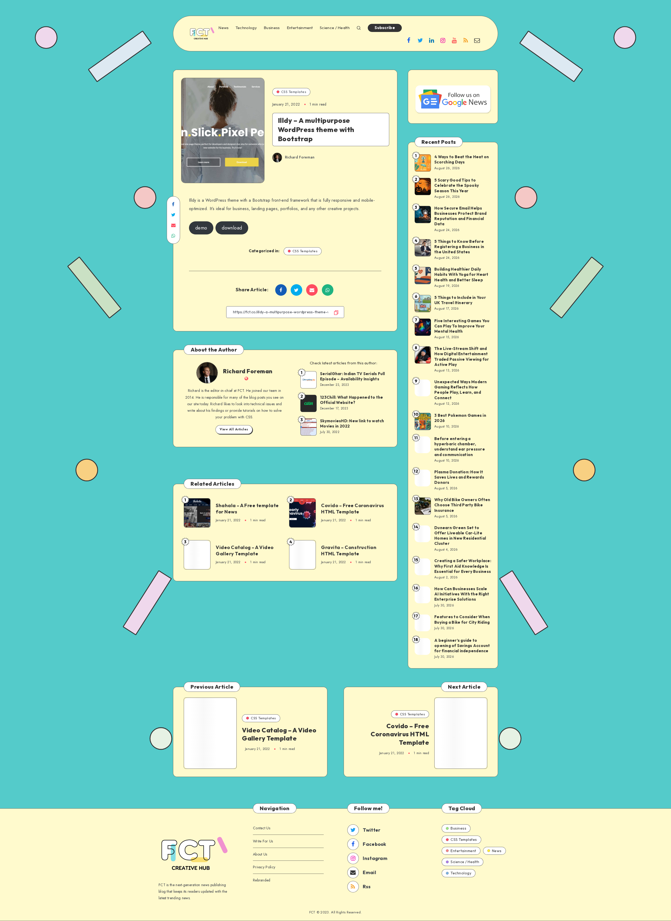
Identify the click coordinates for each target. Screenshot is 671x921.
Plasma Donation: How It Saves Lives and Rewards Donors (459, 477)
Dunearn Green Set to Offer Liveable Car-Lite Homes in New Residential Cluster (460, 535)
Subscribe (385, 27)
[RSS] (465, 40)
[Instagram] (443, 40)
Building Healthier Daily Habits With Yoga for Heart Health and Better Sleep (461, 274)
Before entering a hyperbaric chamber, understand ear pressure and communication (459, 446)
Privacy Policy (264, 867)
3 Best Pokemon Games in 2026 (460, 418)
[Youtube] (454, 40)
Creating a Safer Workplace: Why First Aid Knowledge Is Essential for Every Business (462, 566)
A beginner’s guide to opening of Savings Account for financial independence (462, 646)
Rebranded (261, 880)
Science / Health (335, 27)
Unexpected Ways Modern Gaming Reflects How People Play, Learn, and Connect (460, 389)
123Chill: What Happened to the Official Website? (351, 400)
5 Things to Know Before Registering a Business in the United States (459, 247)
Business (272, 27)
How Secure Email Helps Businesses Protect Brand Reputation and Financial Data (460, 216)
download (232, 227)
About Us (260, 854)
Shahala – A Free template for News (247, 508)
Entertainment (300, 27)
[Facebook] (408, 40)
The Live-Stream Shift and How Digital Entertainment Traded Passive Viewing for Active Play (461, 356)
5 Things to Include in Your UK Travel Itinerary (460, 300)
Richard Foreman (248, 371)
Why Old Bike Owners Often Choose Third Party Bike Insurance (462, 505)
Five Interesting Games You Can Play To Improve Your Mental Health (462, 326)
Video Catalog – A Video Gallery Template (245, 550)
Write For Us (263, 841)
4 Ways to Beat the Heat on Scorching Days (461, 159)
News (223, 27)
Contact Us (261, 828)
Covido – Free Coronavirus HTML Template (352, 508)
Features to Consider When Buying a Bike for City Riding (462, 619)
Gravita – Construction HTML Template (348, 550)
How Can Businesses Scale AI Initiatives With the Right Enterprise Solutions (461, 594)
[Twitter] (420, 40)
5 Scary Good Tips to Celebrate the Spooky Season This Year (456, 185)
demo (201, 227)
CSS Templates (293, 92)
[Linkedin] (431, 40)
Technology (246, 27)
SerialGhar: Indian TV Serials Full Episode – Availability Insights (352, 376)
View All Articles (234, 429)
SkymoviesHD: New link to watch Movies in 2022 (352, 423)
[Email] (477, 40)
